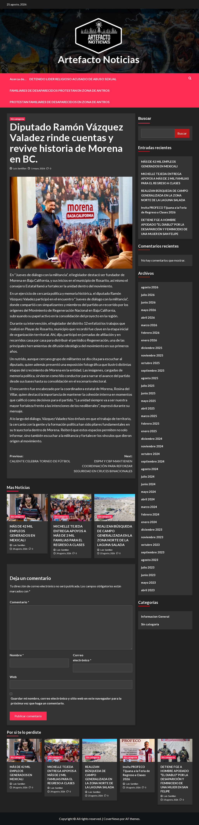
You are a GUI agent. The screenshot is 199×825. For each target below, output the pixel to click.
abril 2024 (148, 499)
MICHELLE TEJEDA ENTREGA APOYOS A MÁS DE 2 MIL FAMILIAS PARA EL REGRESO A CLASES (69, 535)
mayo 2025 (148, 401)
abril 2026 (148, 317)
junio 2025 (148, 393)
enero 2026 (149, 340)
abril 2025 (148, 408)
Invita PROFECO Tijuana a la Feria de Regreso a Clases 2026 (164, 210)
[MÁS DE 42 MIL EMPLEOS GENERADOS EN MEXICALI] (27, 507)
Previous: (40, 458)
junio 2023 (148, 575)
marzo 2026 (149, 325)
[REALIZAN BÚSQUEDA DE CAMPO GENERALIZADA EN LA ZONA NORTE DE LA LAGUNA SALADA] (114, 507)
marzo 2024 (149, 507)
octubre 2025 (150, 363)
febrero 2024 (150, 514)
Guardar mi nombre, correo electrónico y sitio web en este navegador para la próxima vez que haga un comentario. (66, 700)
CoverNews (112, 819)
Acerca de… (18, 79)
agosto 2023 (149, 560)
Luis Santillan (19, 168)
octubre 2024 (150, 454)
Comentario (19, 602)
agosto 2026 (149, 287)
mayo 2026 (148, 310)
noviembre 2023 (152, 537)
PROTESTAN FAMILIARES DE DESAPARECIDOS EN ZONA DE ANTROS (60, 102)
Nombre (17, 655)
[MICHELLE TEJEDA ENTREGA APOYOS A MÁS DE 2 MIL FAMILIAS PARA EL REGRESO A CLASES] (71, 507)
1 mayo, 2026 (38, 168)
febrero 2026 (150, 332)
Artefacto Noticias (99, 59)
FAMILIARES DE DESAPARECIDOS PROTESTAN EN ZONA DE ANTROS (60, 90)
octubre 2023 (150, 544)
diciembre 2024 (151, 438)
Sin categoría (17, 119)
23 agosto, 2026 (107, 553)
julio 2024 (147, 476)
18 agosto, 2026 (133, 787)
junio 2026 (148, 302)
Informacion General (155, 616)
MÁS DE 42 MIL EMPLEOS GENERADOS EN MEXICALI (159, 164)
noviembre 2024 (152, 446)
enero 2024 (149, 522)
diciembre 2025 (151, 347)
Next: (103, 463)
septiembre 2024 (152, 461)
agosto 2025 (149, 378)
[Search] (190, 78)
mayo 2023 (148, 582)
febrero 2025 (150, 423)
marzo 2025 (149, 416)
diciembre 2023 (151, 529)
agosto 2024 (149, 469)
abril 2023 (148, 590)
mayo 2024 (148, 491)
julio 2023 (147, 567)
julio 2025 (147, 385)
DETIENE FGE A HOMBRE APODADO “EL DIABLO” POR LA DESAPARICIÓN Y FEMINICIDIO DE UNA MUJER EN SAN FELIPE (164, 227)
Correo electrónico (82, 657)
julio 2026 (147, 294)
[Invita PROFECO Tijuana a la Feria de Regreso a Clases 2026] (137, 750)
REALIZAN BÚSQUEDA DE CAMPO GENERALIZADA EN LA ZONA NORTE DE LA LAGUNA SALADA (114, 535)
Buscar (144, 118)
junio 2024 (148, 484)
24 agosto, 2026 (20, 549)
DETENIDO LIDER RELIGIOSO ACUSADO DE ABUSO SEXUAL (73, 79)
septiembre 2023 (152, 552)
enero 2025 (149, 431)
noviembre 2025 (152, 355)
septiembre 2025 (152, 370)
